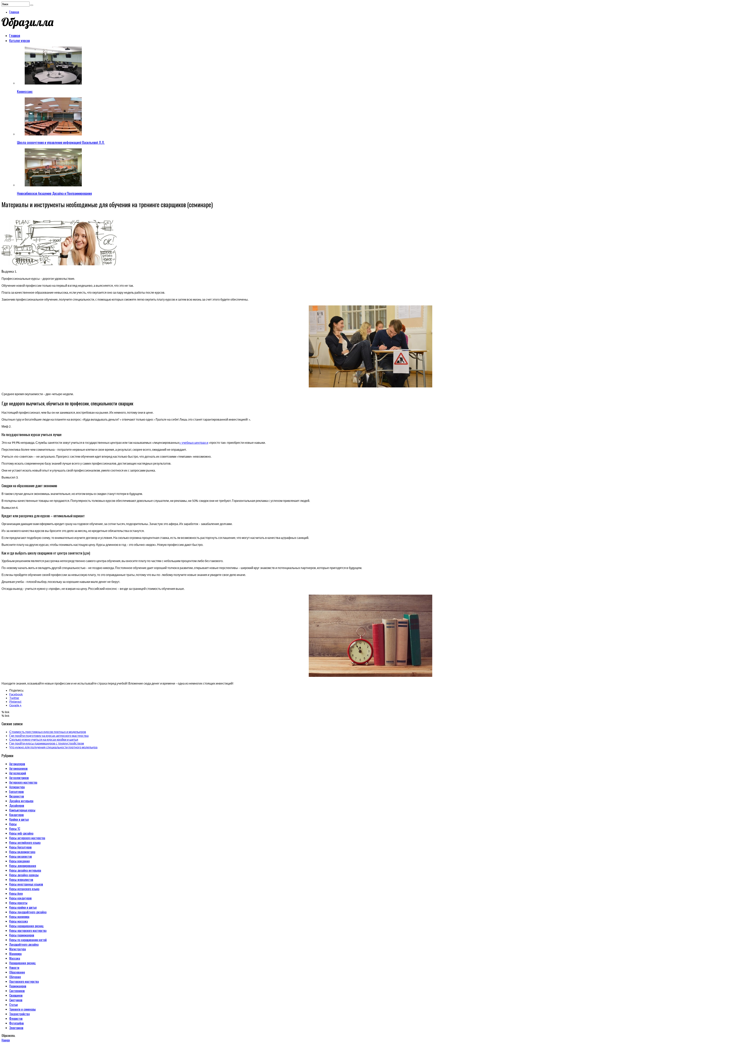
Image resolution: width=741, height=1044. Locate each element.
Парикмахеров (17, 986)
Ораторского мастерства (24, 981)
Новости (14, 967)
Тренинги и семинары (22, 1009)
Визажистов (16, 796)
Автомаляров (17, 764)
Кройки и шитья (19, 819)
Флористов (16, 1018)
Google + (15, 705)
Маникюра (15, 953)
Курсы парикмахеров (21, 935)
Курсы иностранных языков (26, 884)
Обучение (15, 977)
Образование (17, 972)
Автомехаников (18, 768)
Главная (14, 12)
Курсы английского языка (25, 842)
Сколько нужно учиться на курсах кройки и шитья (43, 739)
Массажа (14, 958)
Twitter (14, 698)
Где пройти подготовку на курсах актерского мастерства (49, 735)
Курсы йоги (16, 893)
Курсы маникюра (19, 916)
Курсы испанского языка (24, 889)
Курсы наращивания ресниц (26, 926)
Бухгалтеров (16, 791)
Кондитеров (16, 814)
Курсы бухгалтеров (20, 847)
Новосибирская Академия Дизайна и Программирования (54, 193)
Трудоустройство (19, 1014)
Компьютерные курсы (22, 810)
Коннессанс (25, 91)
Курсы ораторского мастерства (28, 930)
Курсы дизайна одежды (24, 875)
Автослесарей (17, 773)
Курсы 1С (14, 828)
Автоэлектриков (19, 777)
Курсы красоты (18, 902)
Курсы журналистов (21, 879)
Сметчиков (15, 1000)
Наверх (6, 1040)
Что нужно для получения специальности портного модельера (53, 747)
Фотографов (16, 1023)
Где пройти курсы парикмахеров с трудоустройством (46, 743)
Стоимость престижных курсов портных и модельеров (47, 732)
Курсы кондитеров (20, 898)
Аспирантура (17, 787)
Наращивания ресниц (22, 963)
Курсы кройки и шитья (23, 907)
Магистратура (17, 949)
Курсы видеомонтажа (22, 852)
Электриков (16, 1027)
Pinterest (15, 701)
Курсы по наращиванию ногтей (28, 939)
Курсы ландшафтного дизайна (28, 912)
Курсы (13, 824)
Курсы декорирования (22, 865)
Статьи (13, 1004)
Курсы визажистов (20, 856)
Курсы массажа (18, 921)
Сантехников (17, 990)
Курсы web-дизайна (21, 833)
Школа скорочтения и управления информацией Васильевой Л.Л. (61, 142)
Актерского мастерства (23, 782)
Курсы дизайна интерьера (25, 870)
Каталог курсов (19, 40)
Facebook (16, 694)
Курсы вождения (19, 861)
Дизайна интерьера (21, 801)
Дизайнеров (16, 805)
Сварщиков (16, 995)
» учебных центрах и (193, 442)
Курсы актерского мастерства (27, 838)
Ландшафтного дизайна (24, 944)
